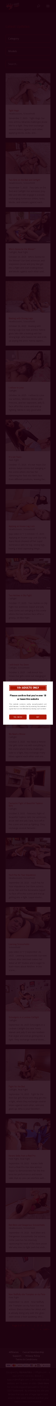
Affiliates (14, 1352)
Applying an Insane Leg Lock (22, 526)
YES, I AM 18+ (18, 717)
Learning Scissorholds (19, 944)
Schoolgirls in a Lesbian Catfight (24, 1017)
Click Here (43, 1383)
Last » (46, 1329)
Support (17, 1355)
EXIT (37, 717)
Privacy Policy (33, 1355)
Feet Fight (14, 460)
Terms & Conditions (26, 1359)
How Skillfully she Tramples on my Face (27, 1294)
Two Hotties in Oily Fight (20, 595)
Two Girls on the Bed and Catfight (24, 179)
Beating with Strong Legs (21, 318)
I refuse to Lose (16, 387)
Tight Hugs (14, 110)
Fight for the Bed (17, 1086)
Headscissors (15, 113)
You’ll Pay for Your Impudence (22, 875)
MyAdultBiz (25, 1372)
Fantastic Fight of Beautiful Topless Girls (26, 804)
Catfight (13, 252)
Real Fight (23, 252)
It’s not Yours (15, 457)
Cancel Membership (33, 1352)
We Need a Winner (17, 734)
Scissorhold (29, 113)
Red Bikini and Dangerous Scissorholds (27, 1225)
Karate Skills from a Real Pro (22, 1155)
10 (32, 1329)
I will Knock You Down (19, 664)
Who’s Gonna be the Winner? (22, 249)
